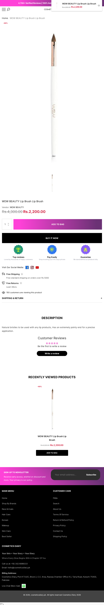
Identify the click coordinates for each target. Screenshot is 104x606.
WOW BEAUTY (17, 207)
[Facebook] (27, 267)
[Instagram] (32, 267)
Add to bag (57, 224)
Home (5, 18)
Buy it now (52, 238)
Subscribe (91, 474)
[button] (8, 9)
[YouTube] (37, 267)
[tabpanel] (52, 420)
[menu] (4, 9)
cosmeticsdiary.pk (38, 595)
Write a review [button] (52, 353)
